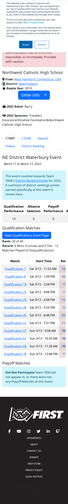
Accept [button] (25, 44)
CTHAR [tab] (26, 138)
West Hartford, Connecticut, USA (37, 79)
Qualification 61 (15, 338)
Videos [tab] (10, 146)
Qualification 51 (15, 323)
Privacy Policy (33, 22)
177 (64, 284)
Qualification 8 (15, 276)
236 (64, 307)
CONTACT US (34, 450)
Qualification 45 (15, 315)
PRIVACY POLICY (34, 470)
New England (28, 84)
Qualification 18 (15, 284)
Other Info (31, 95)
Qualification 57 (15, 331)
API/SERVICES (34, 438)
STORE (34, 463)
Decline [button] (42, 44)
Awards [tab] (43, 138)
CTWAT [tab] (10, 138)
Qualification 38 (15, 307)
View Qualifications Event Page (27, 235)
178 (64, 292)
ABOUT (34, 444)
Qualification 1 (15, 269)
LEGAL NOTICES (34, 476)
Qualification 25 (15, 292)
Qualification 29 (15, 300)
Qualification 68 (15, 346)
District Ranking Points (31, 181)
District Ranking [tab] (33, 146)
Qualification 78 (15, 354)
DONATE (34, 457)
